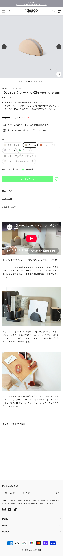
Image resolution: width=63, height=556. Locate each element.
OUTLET (19, 88)
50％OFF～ (7, 88)
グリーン (26, 150)
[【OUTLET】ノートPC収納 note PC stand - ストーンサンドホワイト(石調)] (21, 471)
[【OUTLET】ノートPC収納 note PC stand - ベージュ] (6, 471)
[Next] (58, 46)
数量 (4, 169)
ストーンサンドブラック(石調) (21, 156)
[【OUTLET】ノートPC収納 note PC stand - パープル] (12, 471)
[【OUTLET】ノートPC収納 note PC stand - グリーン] (15, 471)
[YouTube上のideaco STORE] (9, 509)
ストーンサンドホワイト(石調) (21, 161)
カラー (4, 140)
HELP (4, 525)
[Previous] (4, 46)
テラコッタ (48, 145)
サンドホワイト (14, 145)
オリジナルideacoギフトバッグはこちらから (26, 130)
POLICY (5, 532)
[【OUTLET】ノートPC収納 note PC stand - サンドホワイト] (3, 471)
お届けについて (9, 207)
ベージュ (32, 145)
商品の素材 (7, 199)
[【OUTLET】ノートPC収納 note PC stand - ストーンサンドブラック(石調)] (18, 471)
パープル (11, 150)
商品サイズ (7, 191)
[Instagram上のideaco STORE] (4, 509)
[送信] (57, 493)
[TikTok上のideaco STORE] (15, 509)
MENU (5, 519)
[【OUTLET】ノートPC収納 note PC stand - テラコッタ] (9, 471)
